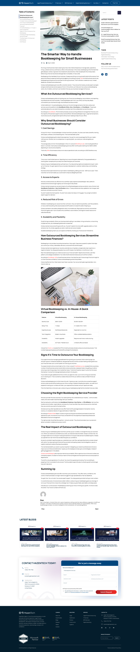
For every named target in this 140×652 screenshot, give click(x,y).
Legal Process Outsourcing (44, 3)
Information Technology (107, 57)
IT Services (58, 3)
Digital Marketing (105, 55)
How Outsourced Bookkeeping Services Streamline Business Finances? (27, 24)
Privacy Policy (118, 648)
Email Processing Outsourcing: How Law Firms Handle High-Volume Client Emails (111, 41)
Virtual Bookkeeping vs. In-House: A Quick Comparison (28, 28)
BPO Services (68, 3)
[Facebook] (102, 628)
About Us (58, 615)
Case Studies (59, 618)
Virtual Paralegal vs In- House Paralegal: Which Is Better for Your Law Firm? (110, 29)
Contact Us (105, 3)
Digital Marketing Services (83, 3)
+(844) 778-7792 (29, 570)
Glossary (58, 622)
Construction (72, 622)
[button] (45, 3)
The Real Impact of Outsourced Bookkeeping (27, 39)
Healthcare (72, 618)
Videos (57, 624)
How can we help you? (68, 567)
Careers (57, 626)
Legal (70, 615)
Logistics (71, 624)
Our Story (96, 3)
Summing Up (23, 41)
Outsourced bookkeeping (47, 453)
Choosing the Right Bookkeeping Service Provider (27, 35)
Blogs (57, 620)
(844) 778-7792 (107, 621)
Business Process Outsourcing (109, 53)
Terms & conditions (111, 648)
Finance (71, 620)
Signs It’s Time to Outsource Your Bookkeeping (27, 32)
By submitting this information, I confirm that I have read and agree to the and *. (79, 591)
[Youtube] (113, 628)
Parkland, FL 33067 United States (111, 618)
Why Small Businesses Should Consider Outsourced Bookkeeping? (28, 20)
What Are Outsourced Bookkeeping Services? (26, 16)
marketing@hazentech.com (32, 576)
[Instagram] (109, 628)
